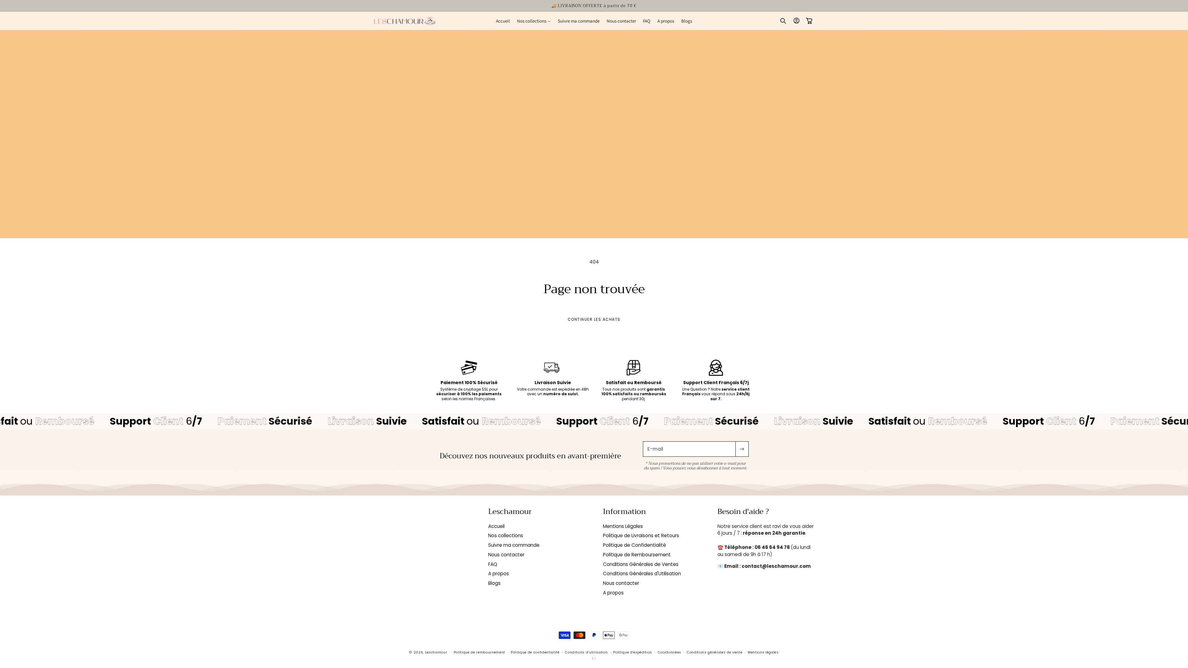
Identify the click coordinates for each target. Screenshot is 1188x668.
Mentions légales (763, 652)
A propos (498, 573)
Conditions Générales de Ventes (640, 564)
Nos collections (505, 535)
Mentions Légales (623, 526)
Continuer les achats (594, 319)
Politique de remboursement (479, 652)
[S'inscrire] (741, 449)
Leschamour (436, 652)
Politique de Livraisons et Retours (641, 535)
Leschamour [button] (510, 512)
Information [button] (624, 512)
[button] (533, 21)
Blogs (494, 583)
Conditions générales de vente (714, 652)
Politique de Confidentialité (634, 545)
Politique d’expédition (632, 652)
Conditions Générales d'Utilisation (642, 573)
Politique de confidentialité (535, 652)
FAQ (492, 564)
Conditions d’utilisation (586, 652)
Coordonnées (669, 652)
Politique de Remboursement (637, 554)
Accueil (496, 526)
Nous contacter (506, 554)
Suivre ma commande (514, 545)
